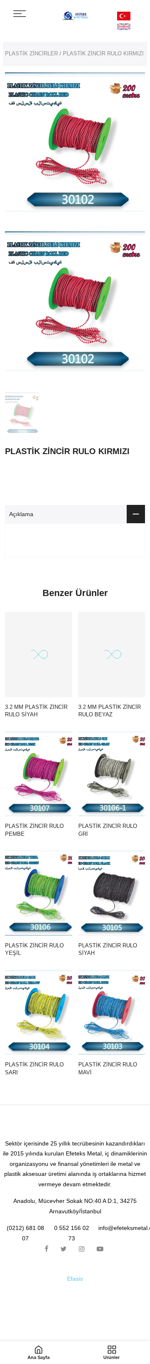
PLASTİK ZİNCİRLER (31, 53)
